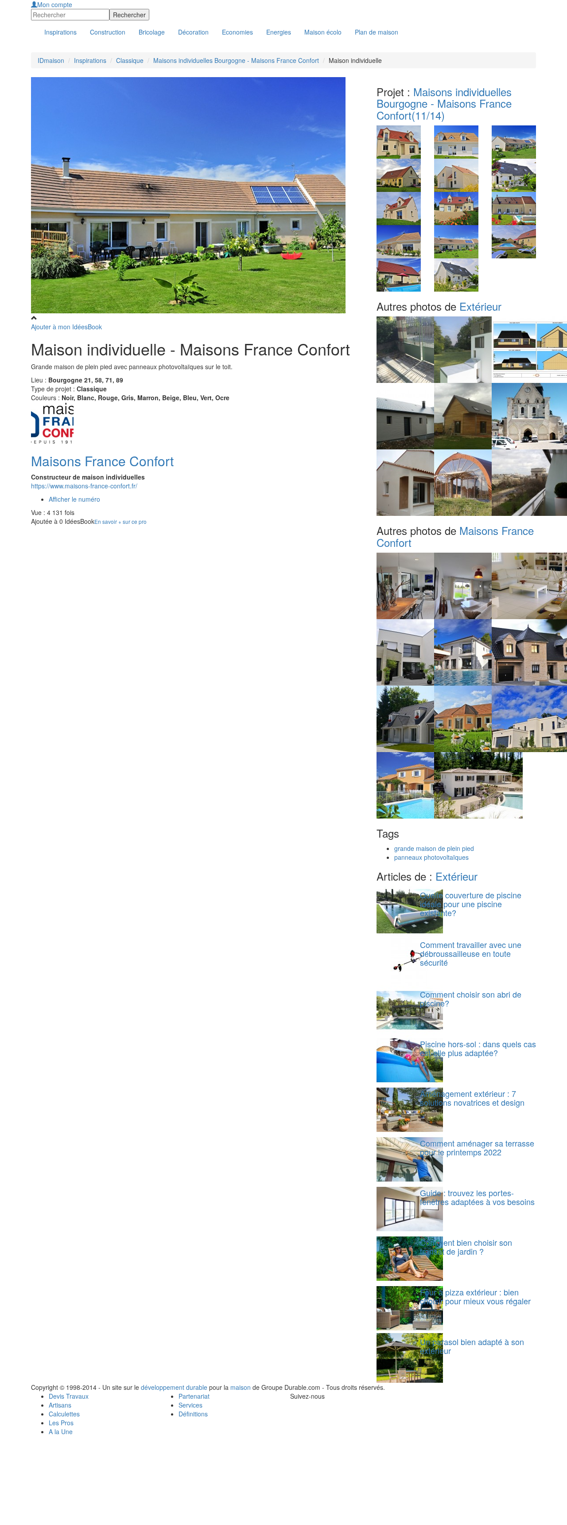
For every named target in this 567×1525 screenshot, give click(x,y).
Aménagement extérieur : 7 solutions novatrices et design (472, 1098)
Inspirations (90, 60)
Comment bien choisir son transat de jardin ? (466, 1246)
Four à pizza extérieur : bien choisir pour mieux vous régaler (475, 1296)
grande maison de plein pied (434, 848)
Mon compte (54, 4)
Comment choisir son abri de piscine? (470, 998)
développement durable (174, 1387)
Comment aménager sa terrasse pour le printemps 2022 (477, 1147)
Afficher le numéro (74, 499)
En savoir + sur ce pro (120, 521)
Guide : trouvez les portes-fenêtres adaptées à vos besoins (477, 1197)
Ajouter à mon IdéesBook (66, 326)
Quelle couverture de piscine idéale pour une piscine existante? (470, 903)
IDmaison (51, 60)
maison (240, 1387)
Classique (130, 60)
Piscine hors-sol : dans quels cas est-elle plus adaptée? (478, 1048)
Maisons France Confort (102, 460)
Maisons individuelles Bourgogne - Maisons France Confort (236, 60)
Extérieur (480, 306)
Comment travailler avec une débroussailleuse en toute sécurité (470, 953)
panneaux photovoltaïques (431, 857)
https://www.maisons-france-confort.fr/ (84, 485)
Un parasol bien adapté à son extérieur (472, 1346)
